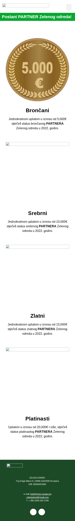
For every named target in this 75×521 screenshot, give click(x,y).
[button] (69, 7)
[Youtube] (41, 512)
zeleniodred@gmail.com (37, 497)
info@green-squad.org (40, 494)
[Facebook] (33, 512)
